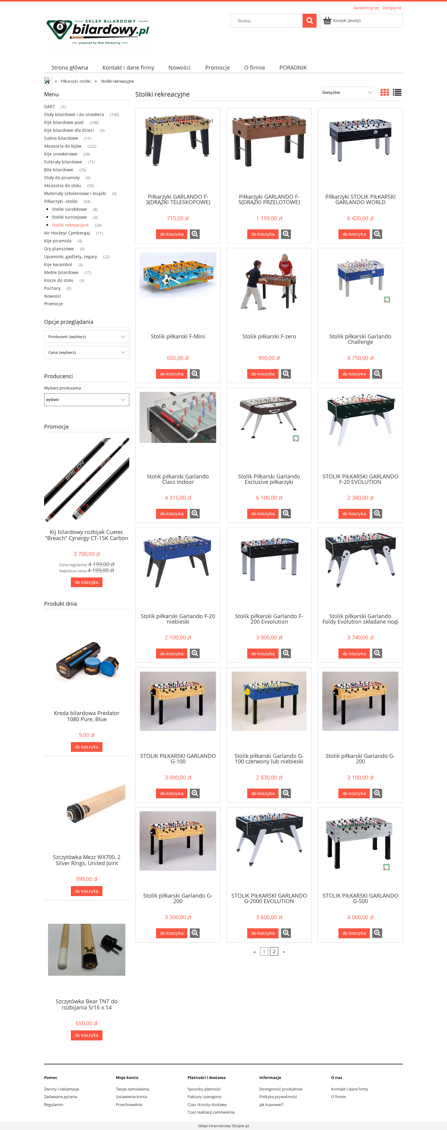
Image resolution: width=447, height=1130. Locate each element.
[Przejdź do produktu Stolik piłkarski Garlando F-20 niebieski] (178, 570)
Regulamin (53, 1104)
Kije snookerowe (60, 154)
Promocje (53, 303)
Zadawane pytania (60, 1096)
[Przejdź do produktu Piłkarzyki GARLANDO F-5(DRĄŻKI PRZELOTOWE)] (269, 150)
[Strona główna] (98, 33)
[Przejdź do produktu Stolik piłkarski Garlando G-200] (360, 710)
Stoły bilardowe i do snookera (74, 114)
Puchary (52, 288)
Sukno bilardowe (61, 138)
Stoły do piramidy (62, 177)
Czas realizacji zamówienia (211, 1112)
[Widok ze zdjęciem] (384, 92)
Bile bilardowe (58, 170)
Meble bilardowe (61, 272)
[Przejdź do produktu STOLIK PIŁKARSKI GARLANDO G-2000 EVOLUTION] (269, 849)
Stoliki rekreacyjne (70, 225)
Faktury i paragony (205, 1096)
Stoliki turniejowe (69, 217)
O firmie (338, 1096)
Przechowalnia (129, 1104)
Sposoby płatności (204, 1089)
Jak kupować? (271, 1104)
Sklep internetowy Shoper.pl (223, 1125)
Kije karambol (58, 264)
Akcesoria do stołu (62, 185)
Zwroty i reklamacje (61, 1089)
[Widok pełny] (397, 92)
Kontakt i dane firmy (349, 1089)
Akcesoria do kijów (62, 146)
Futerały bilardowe (63, 162)
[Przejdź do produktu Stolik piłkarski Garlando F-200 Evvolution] (269, 570)
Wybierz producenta (62, 388)
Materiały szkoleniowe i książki (75, 193)
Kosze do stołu (59, 280)
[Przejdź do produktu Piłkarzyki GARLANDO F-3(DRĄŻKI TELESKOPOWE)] (178, 150)
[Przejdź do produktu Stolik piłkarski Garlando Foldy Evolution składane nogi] (360, 570)
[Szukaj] (310, 21)
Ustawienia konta (131, 1096)
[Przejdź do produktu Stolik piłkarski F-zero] (269, 290)
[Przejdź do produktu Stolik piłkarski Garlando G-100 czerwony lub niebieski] (269, 710)
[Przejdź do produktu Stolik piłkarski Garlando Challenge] (360, 290)
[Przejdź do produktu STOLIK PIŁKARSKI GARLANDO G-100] (178, 710)
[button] (195, 234)
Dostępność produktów (280, 1089)
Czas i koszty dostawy (207, 1104)
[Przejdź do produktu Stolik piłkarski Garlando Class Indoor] (178, 430)
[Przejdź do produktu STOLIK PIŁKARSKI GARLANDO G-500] (360, 849)
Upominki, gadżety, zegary (70, 256)
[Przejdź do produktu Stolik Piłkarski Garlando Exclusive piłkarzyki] (269, 430)
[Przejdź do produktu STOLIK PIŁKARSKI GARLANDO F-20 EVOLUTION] (360, 430)
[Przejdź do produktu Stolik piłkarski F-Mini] (178, 290)
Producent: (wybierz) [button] (67, 336)
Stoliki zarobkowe (69, 209)
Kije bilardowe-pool (64, 122)
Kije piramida (57, 241)
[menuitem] (69, 67)
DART (49, 106)
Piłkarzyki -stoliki (61, 201)
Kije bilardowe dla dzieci (69, 130)
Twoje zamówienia (132, 1089)
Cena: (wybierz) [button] (62, 352)
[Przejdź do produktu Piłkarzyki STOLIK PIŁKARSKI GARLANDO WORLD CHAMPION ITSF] (360, 150)
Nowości (52, 296)
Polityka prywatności (278, 1096)
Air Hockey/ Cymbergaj (67, 233)
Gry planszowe (59, 249)
